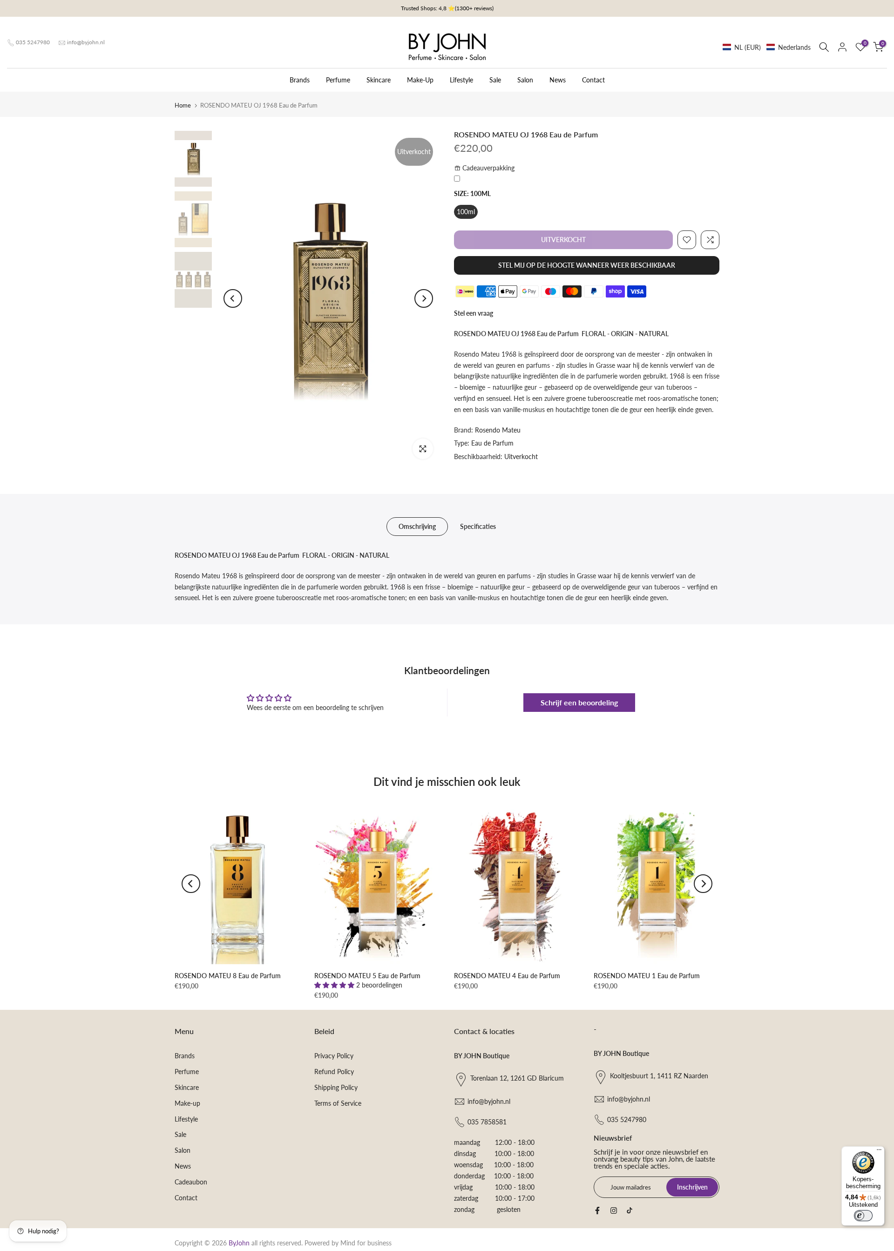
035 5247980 (33, 42)
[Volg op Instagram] (613, 1210)
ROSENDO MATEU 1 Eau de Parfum (647, 976)
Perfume (338, 80)
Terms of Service (337, 1103)
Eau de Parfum (492, 443)
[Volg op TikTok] (629, 1210)
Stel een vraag (473, 313)
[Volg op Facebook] (597, 1210)
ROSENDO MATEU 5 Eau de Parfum (367, 976)
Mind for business (366, 1243)
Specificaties (478, 526)
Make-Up (420, 80)
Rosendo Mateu (498, 430)
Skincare (378, 80)
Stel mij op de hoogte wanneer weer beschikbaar (586, 265)
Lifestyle (461, 80)
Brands (300, 80)
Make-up (187, 1103)
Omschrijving (417, 526)
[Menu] (879, 1151)
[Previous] (233, 298)
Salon (525, 80)
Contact (593, 80)
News (557, 80)
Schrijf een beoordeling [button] (579, 702)
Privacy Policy (333, 1056)
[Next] (423, 298)
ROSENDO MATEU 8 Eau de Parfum (228, 976)
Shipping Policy (336, 1087)
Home (183, 105)
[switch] (863, 1215)
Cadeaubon (191, 1182)
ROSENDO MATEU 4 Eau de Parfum (507, 976)
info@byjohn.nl (86, 42)
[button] (766, 47)
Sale (495, 80)
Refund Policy (334, 1071)
